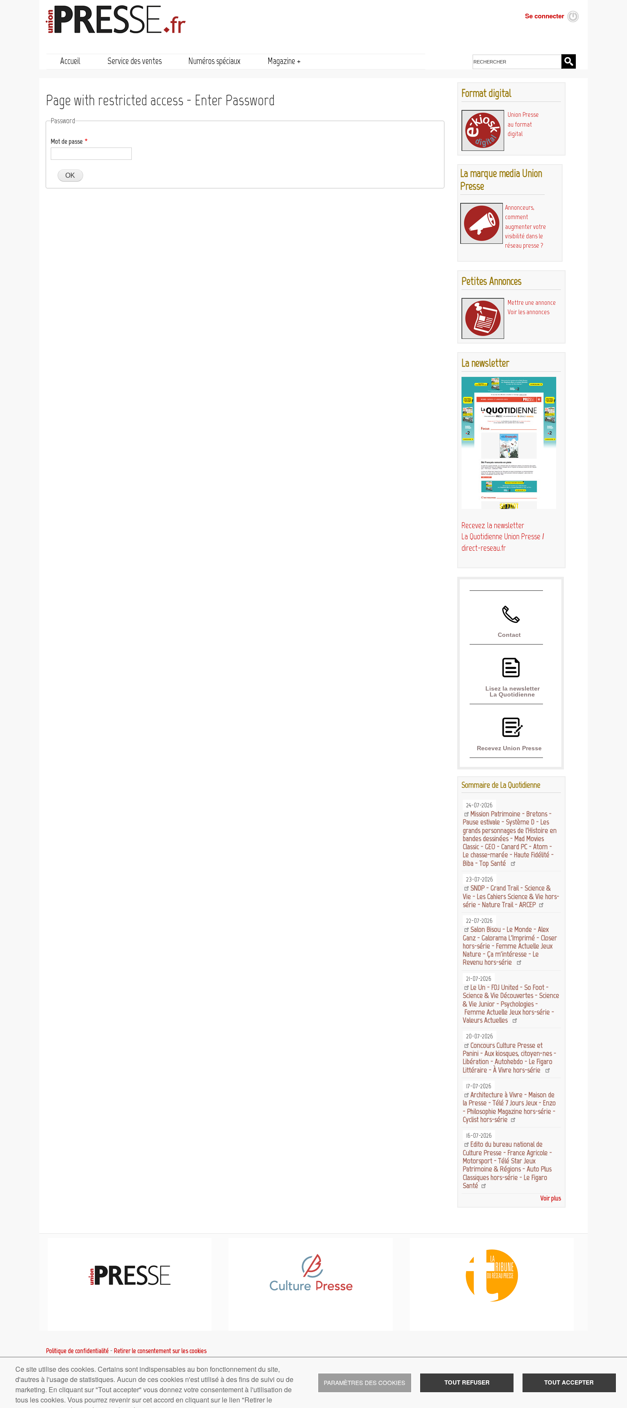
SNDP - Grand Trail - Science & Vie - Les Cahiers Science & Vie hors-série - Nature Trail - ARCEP (511, 896)
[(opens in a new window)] (311, 1289)
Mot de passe (67, 141)
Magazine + (284, 60)
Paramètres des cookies (364, 1382)
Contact (509, 634)
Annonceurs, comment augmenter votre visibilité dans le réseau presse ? (525, 226)
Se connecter (544, 15)
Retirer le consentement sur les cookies (160, 1351)
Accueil (70, 60)
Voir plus (550, 1198)
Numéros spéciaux (214, 60)
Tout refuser (467, 1382)
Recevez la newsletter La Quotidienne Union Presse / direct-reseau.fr (503, 536)
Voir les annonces (528, 312)
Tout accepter (569, 1382)
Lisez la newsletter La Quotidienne (512, 691)
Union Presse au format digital (523, 124)
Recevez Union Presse (509, 748)
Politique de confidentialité (77, 1351)
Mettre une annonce (532, 302)
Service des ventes (134, 60)
